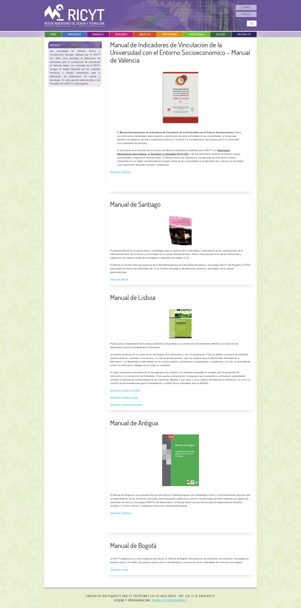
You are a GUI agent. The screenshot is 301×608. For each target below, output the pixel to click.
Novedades (121, 34)
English (246, 14)
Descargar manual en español (125, 390)
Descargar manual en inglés (124, 397)
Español (246, 7)
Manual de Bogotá (133, 545)
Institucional (170, 34)
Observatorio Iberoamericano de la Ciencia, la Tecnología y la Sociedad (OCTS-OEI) (173, 152)
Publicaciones (196, 34)
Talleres (221, 34)
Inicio (53, 34)
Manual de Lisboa (132, 297)
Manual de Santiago (135, 204)
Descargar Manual (119, 279)
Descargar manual (119, 569)
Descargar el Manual (120, 171)
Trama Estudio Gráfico (169, 600)
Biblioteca (145, 34)
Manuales (98, 34)
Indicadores (74, 34)
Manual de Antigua (134, 422)
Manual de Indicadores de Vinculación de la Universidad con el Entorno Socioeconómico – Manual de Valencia (180, 52)
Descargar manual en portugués (126, 404)
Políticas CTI (244, 34)
